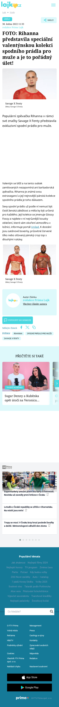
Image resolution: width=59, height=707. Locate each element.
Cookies (10, 653)
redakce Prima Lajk (12, 27)
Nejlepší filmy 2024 (38, 562)
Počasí (24, 572)
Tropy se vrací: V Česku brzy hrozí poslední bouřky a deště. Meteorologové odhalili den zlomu (29, 524)
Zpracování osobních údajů (39, 647)
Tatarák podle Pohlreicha (37, 586)
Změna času (46, 567)
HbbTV (10, 640)
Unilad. (35, 227)
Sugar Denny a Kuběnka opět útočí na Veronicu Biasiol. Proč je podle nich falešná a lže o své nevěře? (23, 398)
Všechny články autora (35, 303)
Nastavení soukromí (38, 666)
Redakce (33, 658)
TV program (31, 567)
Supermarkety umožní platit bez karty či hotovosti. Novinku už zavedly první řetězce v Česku (29, 493)
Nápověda (34, 653)
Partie (15, 572)
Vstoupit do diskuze (19, 320)
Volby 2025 (41, 581)
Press (32, 630)
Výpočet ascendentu (18, 596)
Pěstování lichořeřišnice (35, 591)
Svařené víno (15, 586)
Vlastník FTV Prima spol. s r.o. (15, 660)
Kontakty (33, 640)
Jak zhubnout (18, 562)
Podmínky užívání (14, 645)
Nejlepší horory (14, 567)
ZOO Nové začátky (20, 577)
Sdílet (47, 21)
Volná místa (12, 630)
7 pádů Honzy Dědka (22, 581)
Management (35, 625)
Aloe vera (16, 591)
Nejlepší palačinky (19, 600)
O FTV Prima (12, 625)
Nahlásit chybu (13, 666)
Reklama (11, 635)
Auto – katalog (40, 577)
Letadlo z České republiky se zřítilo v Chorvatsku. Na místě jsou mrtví (28, 509)
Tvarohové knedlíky (41, 596)
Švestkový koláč (40, 600)
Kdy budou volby (38, 572)
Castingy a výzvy (37, 635)
